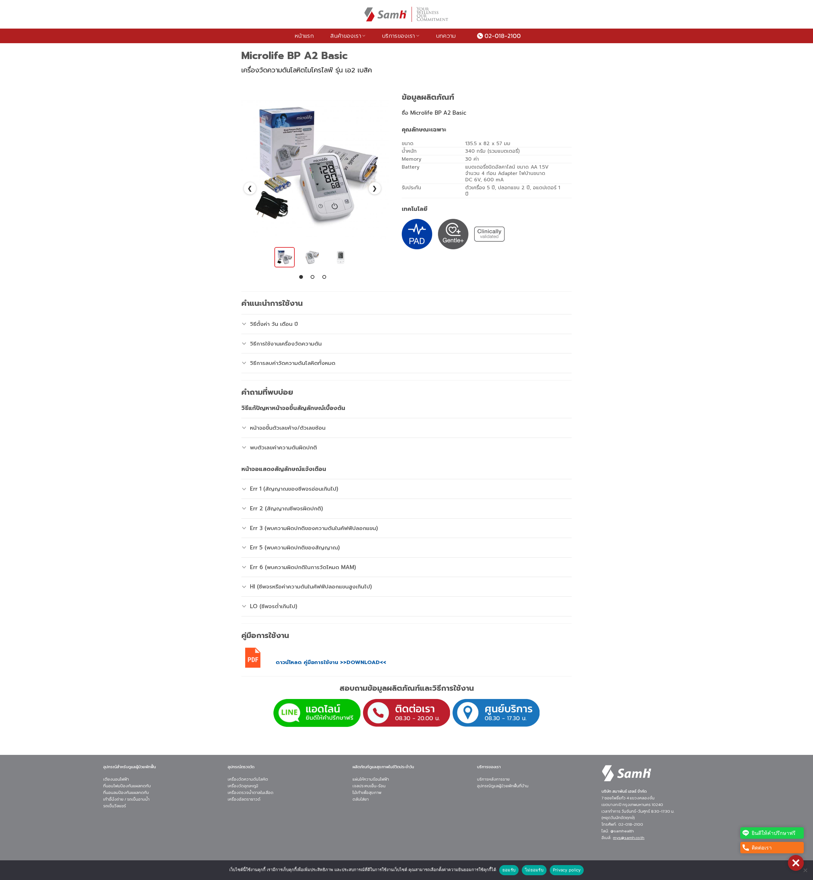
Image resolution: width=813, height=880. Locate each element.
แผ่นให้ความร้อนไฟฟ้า (371, 779)
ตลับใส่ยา (361, 799)
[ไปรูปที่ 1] (301, 277)
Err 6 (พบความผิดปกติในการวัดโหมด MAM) (303, 567)
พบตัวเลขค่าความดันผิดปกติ (283, 447)
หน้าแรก (304, 36)
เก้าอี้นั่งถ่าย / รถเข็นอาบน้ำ (126, 799)
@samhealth (622, 831)
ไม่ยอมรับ (534, 869)
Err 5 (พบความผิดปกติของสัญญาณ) (295, 547)
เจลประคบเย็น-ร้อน (369, 786)
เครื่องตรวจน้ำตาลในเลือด (250, 792)
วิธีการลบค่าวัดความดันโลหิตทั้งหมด (292, 363)
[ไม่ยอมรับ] (805, 872)
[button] (796, 863)
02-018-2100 (630, 824)
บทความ (446, 36)
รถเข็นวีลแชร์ (114, 806)
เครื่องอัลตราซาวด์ (244, 799)
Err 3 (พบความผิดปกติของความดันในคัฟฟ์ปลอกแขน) (314, 528)
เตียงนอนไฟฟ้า (116, 779)
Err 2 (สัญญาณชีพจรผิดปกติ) (286, 508)
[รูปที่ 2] (312, 257)
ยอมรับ (508, 869)
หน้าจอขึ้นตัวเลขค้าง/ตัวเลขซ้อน (288, 428)
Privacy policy (567, 869)
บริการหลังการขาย (493, 779)
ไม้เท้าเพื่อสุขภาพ (367, 792)
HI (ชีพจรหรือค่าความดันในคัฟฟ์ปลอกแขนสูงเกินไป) (311, 586)
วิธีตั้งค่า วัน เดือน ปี (274, 324)
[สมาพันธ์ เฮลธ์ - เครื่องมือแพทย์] (406, 14)
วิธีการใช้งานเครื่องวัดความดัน (286, 343)
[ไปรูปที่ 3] (324, 277)
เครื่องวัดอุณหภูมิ (243, 786)
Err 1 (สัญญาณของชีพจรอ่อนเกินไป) (294, 489)
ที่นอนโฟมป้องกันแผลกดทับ (127, 786)
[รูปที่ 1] (284, 257)
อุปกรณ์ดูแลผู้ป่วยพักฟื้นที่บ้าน (502, 786)
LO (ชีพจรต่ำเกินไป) (273, 606)
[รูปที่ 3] (341, 257)
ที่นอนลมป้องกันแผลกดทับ (126, 792)
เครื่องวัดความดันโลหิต (248, 779)
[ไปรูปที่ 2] (312, 277)
